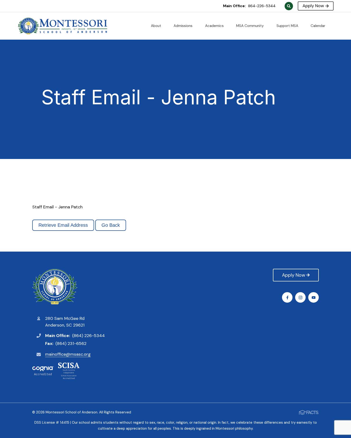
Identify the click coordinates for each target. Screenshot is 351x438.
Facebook (287, 297)
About (156, 25)
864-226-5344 (262, 5)
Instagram (300, 297)
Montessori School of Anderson (68, 287)
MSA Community (250, 25)
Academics (215, 25)
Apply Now (313, 6)
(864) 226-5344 (88, 335)
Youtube (313, 297)
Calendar (318, 25)
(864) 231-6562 (70, 343)
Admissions (183, 25)
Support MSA (288, 25)
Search (288, 6)
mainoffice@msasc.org (68, 354)
